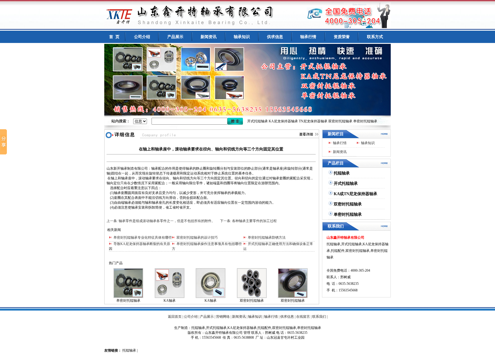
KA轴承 (170, 301)
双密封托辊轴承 (340, 121)
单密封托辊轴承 (365, 121)
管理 (246, 333)
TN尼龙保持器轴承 (313, 121)
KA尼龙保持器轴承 (283, 121)
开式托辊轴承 (257, 121)
